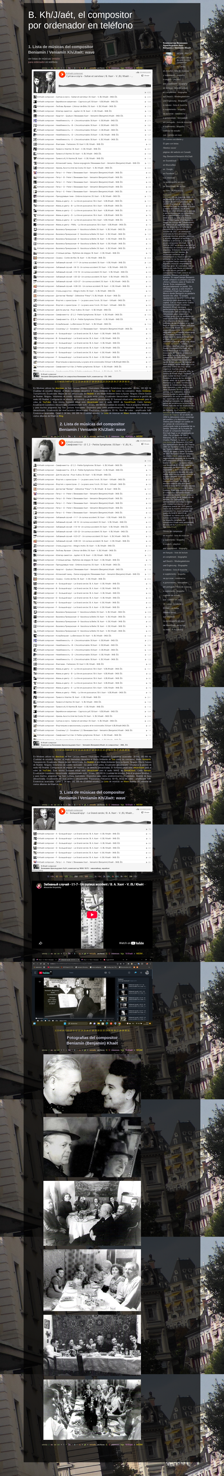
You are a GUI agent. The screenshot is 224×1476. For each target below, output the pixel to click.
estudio (177, 131)
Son (113, 391)
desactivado (139, 399)
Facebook (170, 173)
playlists (177, 79)
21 (101, 381)
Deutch (169, 96)
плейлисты (180, 114)
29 (123, 381)
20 (98, 381)
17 (90, 381)
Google (169, 169)
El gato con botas (171, 143)
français (169, 88)
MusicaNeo (171, 165)
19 (95, 381)
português (170, 122)
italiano (168, 105)
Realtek (90, 394)
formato (147, 402)
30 (126, 381)
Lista (106, 413)
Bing (61, 416)
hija (183, 625)
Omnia (182, 67)
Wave (126, 413)
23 (106, 381)
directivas (59, 388)
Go (60, 784)
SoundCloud (129, 402)
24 (109, 381)
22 (104, 381)
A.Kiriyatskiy (177, 190)
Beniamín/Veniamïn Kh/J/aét (179, 156)
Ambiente (146, 391)
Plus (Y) (188, 53)
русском (169, 114)
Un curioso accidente (172, 139)
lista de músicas (181, 71)
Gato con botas (172, 608)
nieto (168, 190)
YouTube (46, 402)
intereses (171, 178)
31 (128, 381)
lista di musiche (180, 105)
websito (177, 152)
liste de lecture (181, 88)
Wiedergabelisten (182, 96)
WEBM (139, 68)
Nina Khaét (171, 186)
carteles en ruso (174, 135)
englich (168, 79)
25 (112, 381)
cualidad (166, 131)
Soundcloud (171, 161)
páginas (166, 152)
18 (93, 381)
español (169, 71)
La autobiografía (170, 182)
